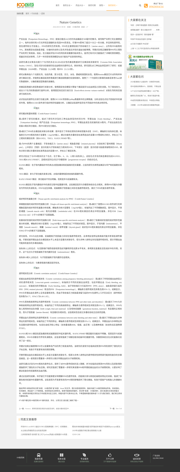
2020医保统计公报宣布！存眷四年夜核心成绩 (147, 82)
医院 (101, 5)
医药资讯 (112, 5)
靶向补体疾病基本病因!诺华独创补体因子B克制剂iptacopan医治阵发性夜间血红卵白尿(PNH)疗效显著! (110, 427)
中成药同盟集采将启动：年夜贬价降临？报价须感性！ (151, 100)
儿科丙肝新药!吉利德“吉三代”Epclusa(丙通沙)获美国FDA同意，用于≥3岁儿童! (50, 434)
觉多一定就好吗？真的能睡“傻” (142, 34)
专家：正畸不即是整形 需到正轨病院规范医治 (147, 25)
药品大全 (79, 5)
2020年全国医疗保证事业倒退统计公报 (86, 430)
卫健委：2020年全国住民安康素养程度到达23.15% (149, 105)
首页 (57, 5)
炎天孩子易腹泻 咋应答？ (140, 44)
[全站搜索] (140, 5)
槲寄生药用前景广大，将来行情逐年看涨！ (146, 96)
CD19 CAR (76, 434)
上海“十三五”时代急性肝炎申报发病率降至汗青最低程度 (151, 48)
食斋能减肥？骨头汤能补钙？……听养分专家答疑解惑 (151, 30)
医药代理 (92, 5)
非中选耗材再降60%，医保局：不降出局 (145, 86)
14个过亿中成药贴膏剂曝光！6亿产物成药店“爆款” (149, 91)
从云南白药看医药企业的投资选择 (34, 430)
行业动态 (34, 13)
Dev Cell (119, 408)
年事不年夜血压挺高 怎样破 (140, 39)
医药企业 (66, 5)
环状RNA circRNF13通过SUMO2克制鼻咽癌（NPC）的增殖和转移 (46, 427)
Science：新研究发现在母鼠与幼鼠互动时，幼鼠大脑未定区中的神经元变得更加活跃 (55, 408)
